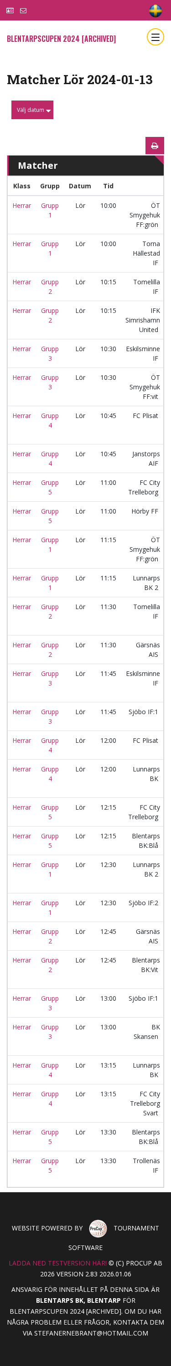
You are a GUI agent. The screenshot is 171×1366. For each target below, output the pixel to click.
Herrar (21, 205)
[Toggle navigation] (155, 36)
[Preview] (154, 145)
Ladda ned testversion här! (58, 1263)
